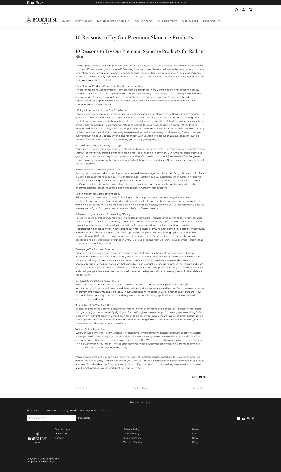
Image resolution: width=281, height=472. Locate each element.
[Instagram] (37, 2)
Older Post (81, 388)
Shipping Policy (132, 438)
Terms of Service (132, 442)
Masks (195, 429)
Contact (59, 438)
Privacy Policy (131, 429)
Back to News (140, 388)
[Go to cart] (251, 9)
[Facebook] (28, 2)
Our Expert (61, 433)
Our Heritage (62, 429)
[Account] (243, 9)
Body (195, 438)
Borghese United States (39, 461)
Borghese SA (52, 459)
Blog (195, 442)
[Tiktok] (41, 2)
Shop (195, 433)
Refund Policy (131, 433)
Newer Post (199, 388)
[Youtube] (32, 2)
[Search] (236, 9)
